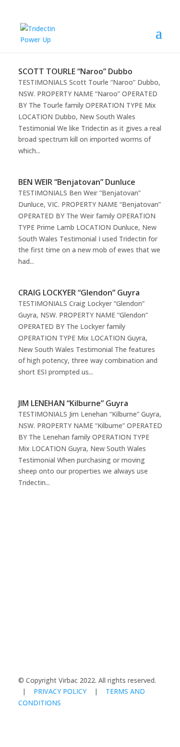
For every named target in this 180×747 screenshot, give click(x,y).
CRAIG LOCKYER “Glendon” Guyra (79, 292)
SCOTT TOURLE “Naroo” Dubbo (75, 71)
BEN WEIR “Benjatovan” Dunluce (76, 182)
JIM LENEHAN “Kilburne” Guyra (73, 403)
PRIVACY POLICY (60, 691)
